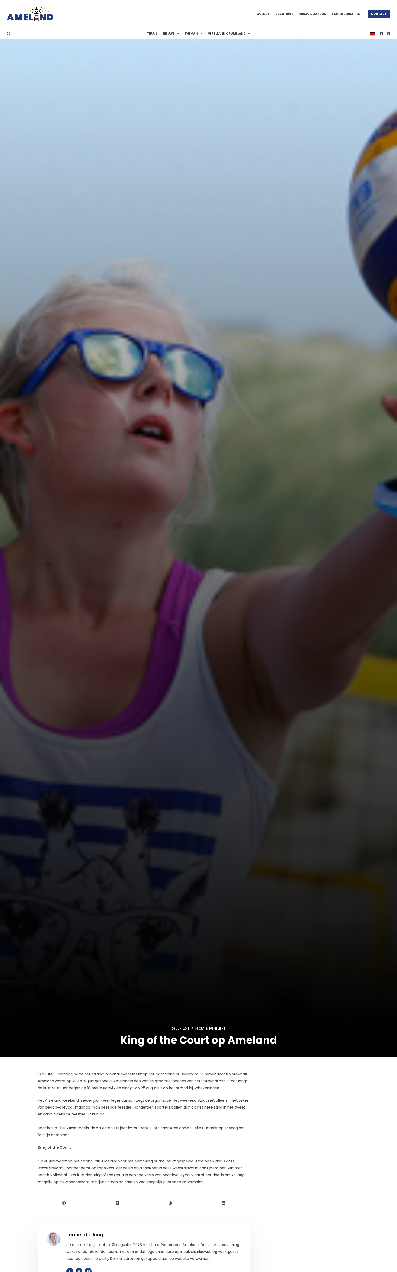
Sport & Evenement (210, 1028)
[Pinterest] (170, 1203)
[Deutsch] (372, 33)
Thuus (152, 33)
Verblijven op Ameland (227, 33)
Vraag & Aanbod (312, 14)
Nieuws (169, 33)
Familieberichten (346, 14)
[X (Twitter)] (388, 33)
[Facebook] (381, 33)
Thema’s (191, 33)
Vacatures (284, 14)
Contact (379, 14)
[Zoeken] (8, 33)
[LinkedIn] (223, 1203)
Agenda (263, 14)
